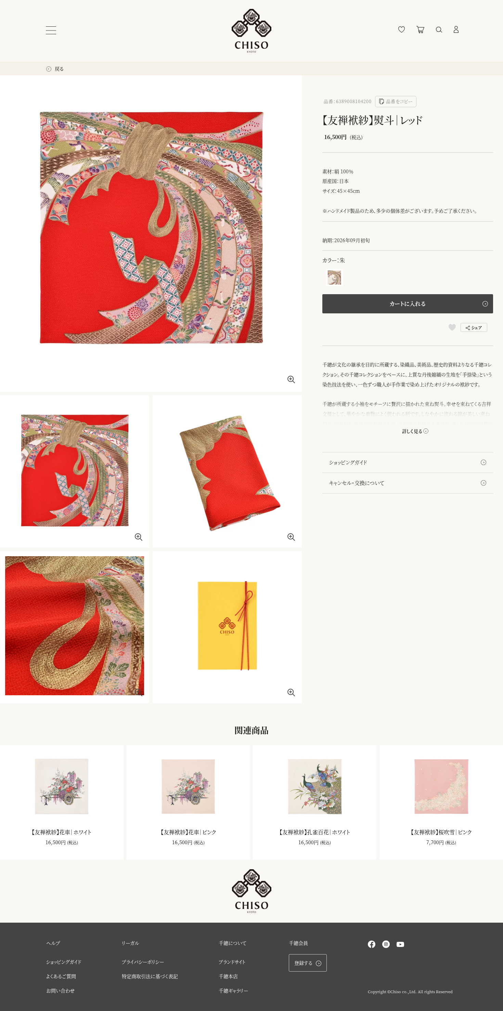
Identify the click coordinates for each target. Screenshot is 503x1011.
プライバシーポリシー (143, 961)
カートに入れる (407, 304)
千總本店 (228, 976)
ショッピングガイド (348, 462)
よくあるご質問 (61, 976)
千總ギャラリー (233, 990)
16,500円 (56, 842)
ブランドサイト (232, 961)
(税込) (72, 842)
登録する (303, 962)
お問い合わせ (60, 990)
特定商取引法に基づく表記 (150, 976)
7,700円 (435, 842)
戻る (58, 68)
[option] (151, 233)
